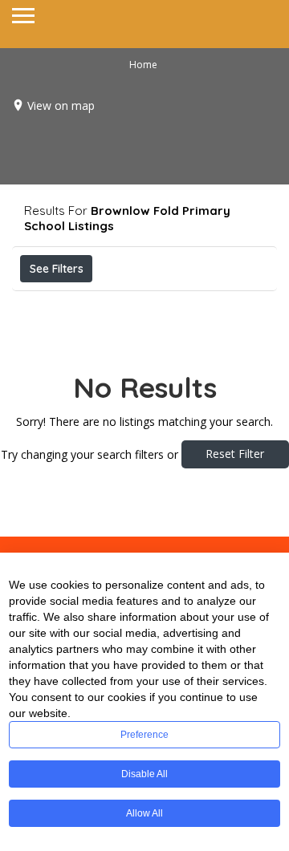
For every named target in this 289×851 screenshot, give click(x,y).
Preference (144, 734)
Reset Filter (235, 453)
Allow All (144, 813)
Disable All (144, 774)
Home (143, 64)
